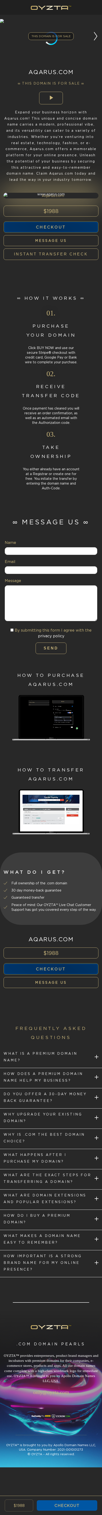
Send (51, 648)
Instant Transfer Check (51, 254)
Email (10, 561)
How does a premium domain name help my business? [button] (43, 1077)
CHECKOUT (67, 1505)
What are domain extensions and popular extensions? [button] (45, 1198)
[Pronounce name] (51, 98)
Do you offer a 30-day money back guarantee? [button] (45, 1097)
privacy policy (51, 636)
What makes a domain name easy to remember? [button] (42, 1239)
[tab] (51, 1058)
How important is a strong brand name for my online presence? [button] (43, 1262)
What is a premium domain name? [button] (40, 1057)
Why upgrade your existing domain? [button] (43, 1117)
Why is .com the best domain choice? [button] (44, 1138)
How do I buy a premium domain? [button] (37, 1219)
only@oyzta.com (51, 1392)
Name (10, 542)
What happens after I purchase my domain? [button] (35, 1158)
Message (13, 580)
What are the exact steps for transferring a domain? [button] (47, 1178)
